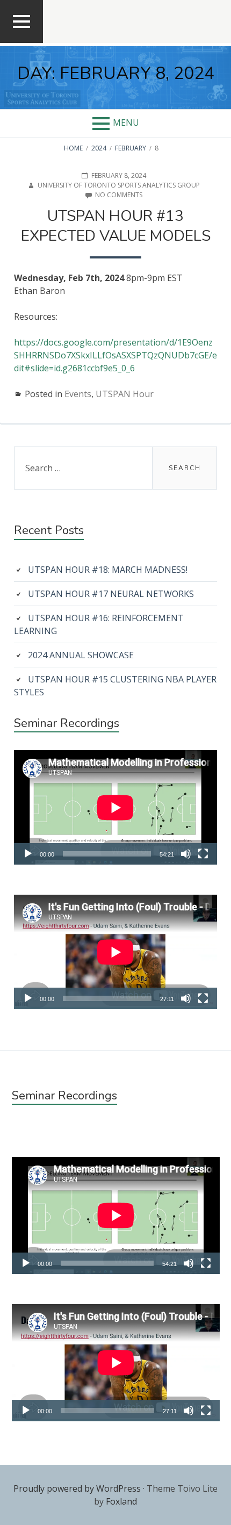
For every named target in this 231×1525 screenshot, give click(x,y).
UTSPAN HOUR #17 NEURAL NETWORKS (111, 594)
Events (77, 394)
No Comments (118, 195)
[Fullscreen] (203, 853)
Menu (126, 122)
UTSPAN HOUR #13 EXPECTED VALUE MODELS (116, 226)
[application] (115, 807)
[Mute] (186, 853)
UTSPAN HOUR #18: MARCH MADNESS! (107, 570)
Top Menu (22, 42)
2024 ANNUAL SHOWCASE (81, 655)
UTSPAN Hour (125, 394)
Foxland (121, 1501)
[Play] (28, 853)
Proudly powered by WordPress (77, 1488)
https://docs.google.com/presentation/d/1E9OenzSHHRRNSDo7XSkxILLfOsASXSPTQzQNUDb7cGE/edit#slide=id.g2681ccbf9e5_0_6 (115, 355)
